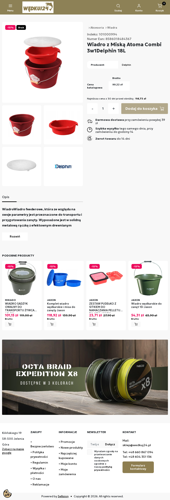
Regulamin (40, 462)
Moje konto (69, 464)
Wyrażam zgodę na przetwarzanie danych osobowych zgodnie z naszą (106, 460)
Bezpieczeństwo (42, 446)
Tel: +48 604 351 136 (137, 457)
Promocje (68, 442)
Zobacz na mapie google (13, 451)
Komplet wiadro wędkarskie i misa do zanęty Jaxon (61, 307)
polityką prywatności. (103, 468)
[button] (118, 8)
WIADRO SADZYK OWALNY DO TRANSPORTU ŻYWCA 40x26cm (19, 307)
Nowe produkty (72, 447)
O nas (37, 479)
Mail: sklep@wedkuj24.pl (137, 443)
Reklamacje (41, 484)
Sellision (63, 496)
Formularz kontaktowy (138, 467)
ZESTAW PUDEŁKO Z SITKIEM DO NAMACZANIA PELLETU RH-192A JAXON (104, 307)
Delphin (126, 64)
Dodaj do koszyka (141, 108)
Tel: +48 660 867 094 (138, 452)
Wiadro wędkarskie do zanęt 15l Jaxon (146, 305)
